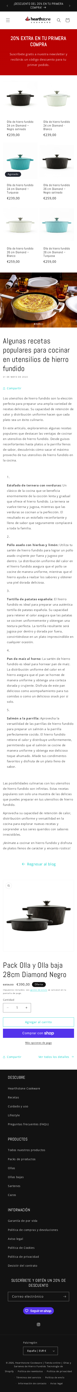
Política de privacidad (23, 1257)
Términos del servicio (28, 1377)
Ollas (11, 1168)
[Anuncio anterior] (7, 5)
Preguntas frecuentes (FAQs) (28, 1124)
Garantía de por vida (23, 1221)
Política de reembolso (30, 1371)
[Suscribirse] (64, 1296)
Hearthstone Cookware (24, 1088)
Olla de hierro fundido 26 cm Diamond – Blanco (20, 252)
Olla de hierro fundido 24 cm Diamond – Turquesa (20, 188)
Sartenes (14, 1186)
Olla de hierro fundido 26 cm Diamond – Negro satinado (56, 188)
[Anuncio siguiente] (69, 5)
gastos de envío (38, 989)
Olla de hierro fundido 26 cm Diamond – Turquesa (56, 252)
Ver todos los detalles (53, 1057)
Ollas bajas (16, 1177)
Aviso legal (15, 1239)
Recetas (13, 1097)
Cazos (12, 1195)
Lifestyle (14, 1115)
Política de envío (55, 1377)
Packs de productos (22, 1159)
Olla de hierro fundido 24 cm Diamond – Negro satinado (20, 125)
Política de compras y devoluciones (33, 1230)
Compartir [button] (14, 388)
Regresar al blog (41, 864)
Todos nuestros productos (26, 1150)
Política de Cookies (21, 1248)
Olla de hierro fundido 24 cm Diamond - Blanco (56, 125)
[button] (8, 20)
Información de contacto (32, 1383)
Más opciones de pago (38, 1042)
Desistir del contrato (22, 1265)
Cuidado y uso (18, 1106)
